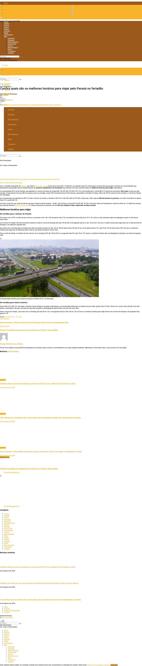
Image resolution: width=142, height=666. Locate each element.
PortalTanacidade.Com (11, 472)
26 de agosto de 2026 (7, 387)
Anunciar (7, 609)
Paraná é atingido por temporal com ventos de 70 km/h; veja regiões (29, 469)
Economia (11, 38)
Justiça (10, 46)
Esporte (6, 25)
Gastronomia (12, 44)
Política (6, 539)
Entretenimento (13, 42)
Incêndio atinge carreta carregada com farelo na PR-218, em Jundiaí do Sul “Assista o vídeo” (38, 384)
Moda (10, 49)
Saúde (6, 33)
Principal (7, 84)
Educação (11, 40)
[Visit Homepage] (7, 6)
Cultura (6, 27)
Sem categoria (9, 545)
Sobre (6, 3)
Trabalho (11, 53)
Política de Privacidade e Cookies (98, 665)
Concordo (114, 665)
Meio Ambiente (13, 47)
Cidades (6, 24)
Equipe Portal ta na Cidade (11, 344)
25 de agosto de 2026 (7, 421)
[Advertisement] (58, 490)
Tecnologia (11, 51)
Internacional (8, 35)
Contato (6, 13)
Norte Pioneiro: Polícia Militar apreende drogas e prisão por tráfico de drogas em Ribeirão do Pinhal (40, 451)
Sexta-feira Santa (41, 186)
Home (6, 22)
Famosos (7, 31)
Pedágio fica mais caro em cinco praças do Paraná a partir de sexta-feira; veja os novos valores (39, 583)
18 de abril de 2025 (6, 93)
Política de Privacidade (12, 10)
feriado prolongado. (22, 205)
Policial (6, 29)
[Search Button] (20, 79)
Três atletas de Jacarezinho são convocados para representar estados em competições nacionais (40, 418)
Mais (5, 36)
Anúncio (6, 514)
